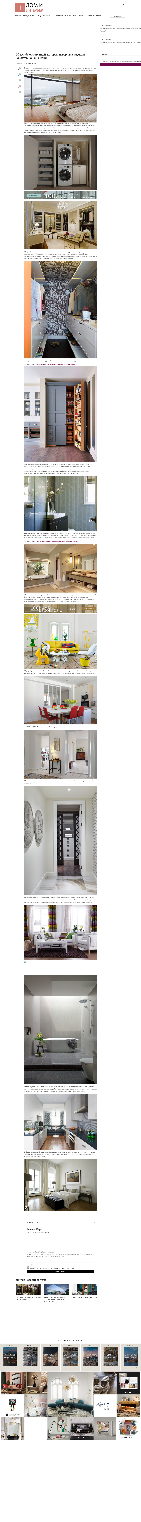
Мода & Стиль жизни (45, 16)
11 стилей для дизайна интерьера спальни (50, 727)
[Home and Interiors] (43, 6)
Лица (75, 16)
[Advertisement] (56, 39)
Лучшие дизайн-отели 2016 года (84, 1298)
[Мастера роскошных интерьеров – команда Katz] (28, 1292)
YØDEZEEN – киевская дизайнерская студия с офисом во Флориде (57, 541)
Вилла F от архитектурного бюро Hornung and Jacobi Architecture (54, 1299)
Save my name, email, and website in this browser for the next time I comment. (51, 1268)
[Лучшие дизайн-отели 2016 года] (84, 1292)
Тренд (59, 21)
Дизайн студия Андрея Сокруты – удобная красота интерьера (56, 364)
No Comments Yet (34, 1222)
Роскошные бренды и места (25, 16)
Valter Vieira (33, 63)
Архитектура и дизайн (63, 16)
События (82, 16)
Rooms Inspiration (95, 16)
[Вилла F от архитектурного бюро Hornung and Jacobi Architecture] (56, 1289)
